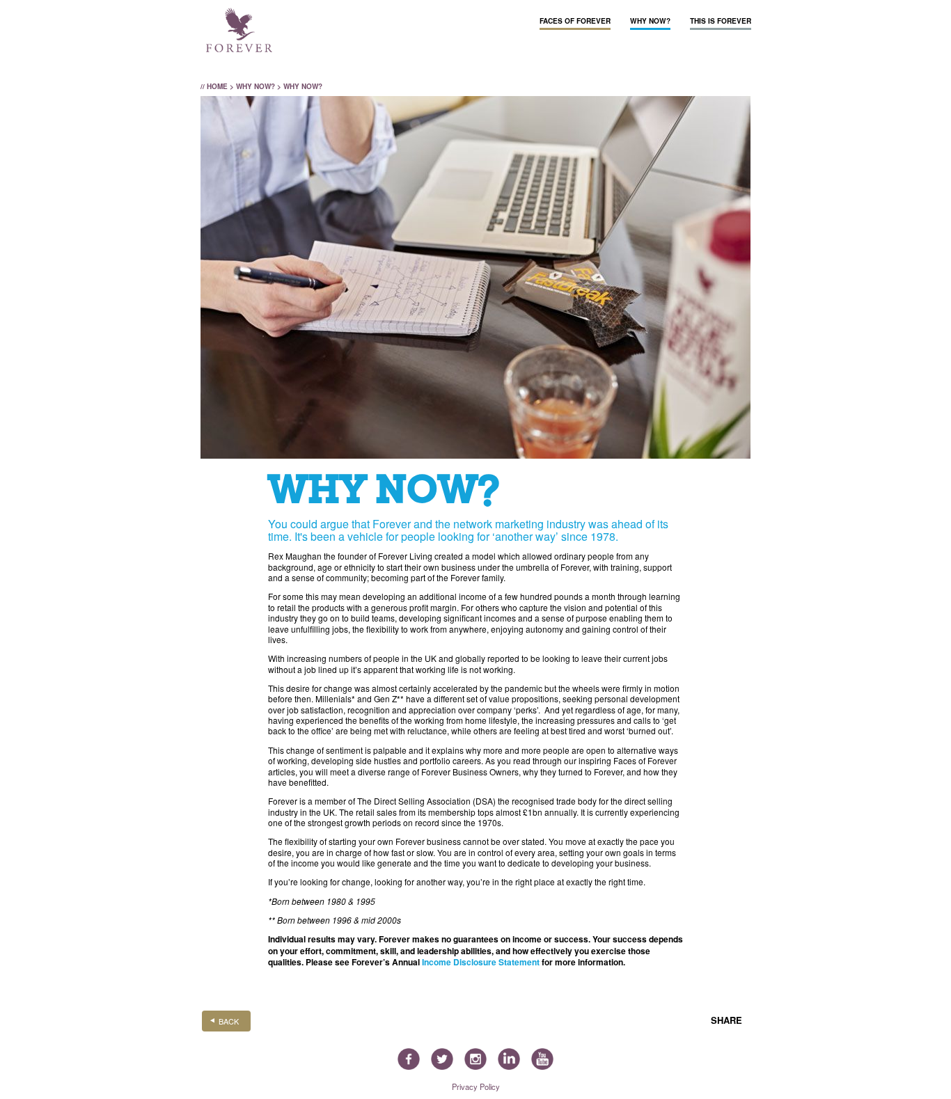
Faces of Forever (575, 21)
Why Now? (650, 21)
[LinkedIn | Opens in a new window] (509, 1060)
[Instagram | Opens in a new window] (475, 1060)
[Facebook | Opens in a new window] (409, 1060)
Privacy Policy (476, 1086)
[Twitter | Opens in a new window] (442, 1060)
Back (229, 1021)
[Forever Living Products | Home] (239, 31)
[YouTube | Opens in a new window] (542, 1060)
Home (217, 86)
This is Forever (720, 21)
